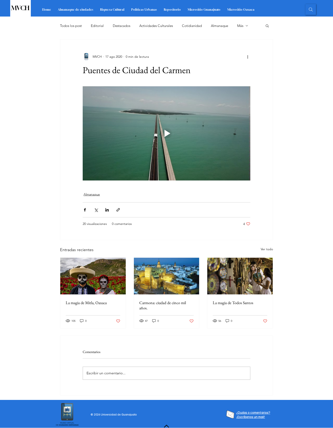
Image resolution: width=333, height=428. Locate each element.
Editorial (97, 26)
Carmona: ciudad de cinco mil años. (162, 305)
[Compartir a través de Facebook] (85, 210)
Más (240, 26)
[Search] (310, 9)
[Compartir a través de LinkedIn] (107, 210)
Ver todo (267, 249)
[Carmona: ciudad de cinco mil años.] (166, 276)
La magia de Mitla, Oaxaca (86, 302)
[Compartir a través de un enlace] (118, 210)
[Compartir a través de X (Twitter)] (96, 210)
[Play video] (166, 133)
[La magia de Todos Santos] (240, 276)
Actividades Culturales (156, 26)
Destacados (121, 26)
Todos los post (71, 26)
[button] (267, 25)
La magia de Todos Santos (233, 302)
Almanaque (219, 26)
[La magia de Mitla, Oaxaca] (93, 276)
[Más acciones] (247, 56)
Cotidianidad (192, 26)
